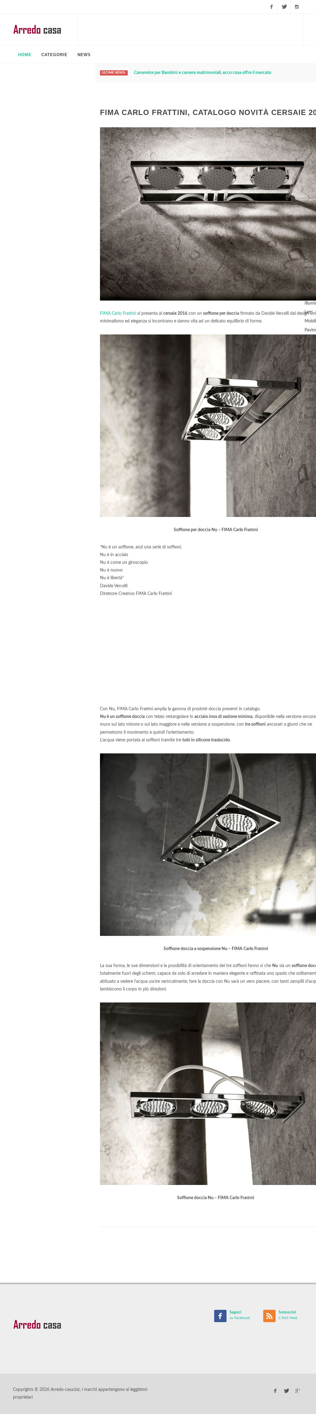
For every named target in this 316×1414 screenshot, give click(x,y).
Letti (309, 312)
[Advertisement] (190, 29)
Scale (309, 390)
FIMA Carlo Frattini (118, 313)
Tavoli (310, 417)
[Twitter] (284, 7)
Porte (310, 348)
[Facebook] (271, 7)
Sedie (310, 399)
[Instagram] (297, 7)
